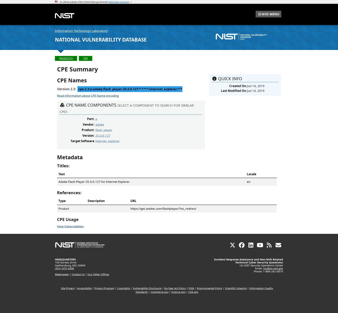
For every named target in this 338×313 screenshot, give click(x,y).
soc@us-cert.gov (273, 268)
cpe (85, 58)
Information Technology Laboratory (81, 31)
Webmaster (62, 274)
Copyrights (123, 288)
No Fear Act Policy (175, 288)
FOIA (191, 288)
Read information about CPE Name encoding (88, 96)
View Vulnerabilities (70, 226)
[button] (268, 14)
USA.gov (193, 292)
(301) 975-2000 (64, 268)
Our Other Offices (98, 274)
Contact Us (78, 274)
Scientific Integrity (236, 288)
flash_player (103, 130)
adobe (99, 124)
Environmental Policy (209, 288)
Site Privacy (67, 288)
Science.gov (178, 292)
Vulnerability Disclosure (147, 288)
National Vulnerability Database (101, 39)
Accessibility (84, 288)
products (66, 58)
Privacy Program (104, 288)
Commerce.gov (159, 292)
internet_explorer (107, 141)
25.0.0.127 (102, 136)
